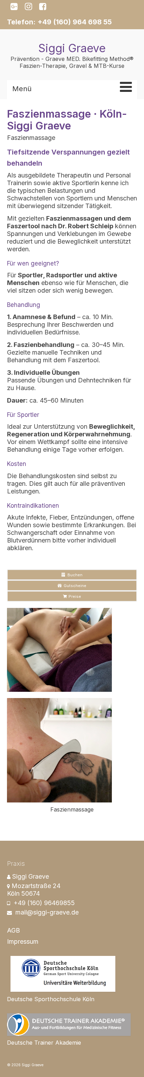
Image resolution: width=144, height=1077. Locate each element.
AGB (13, 930)
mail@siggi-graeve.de (46, 912)
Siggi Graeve (72, 48)
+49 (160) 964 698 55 (74, 22)
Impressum (22, 941)
